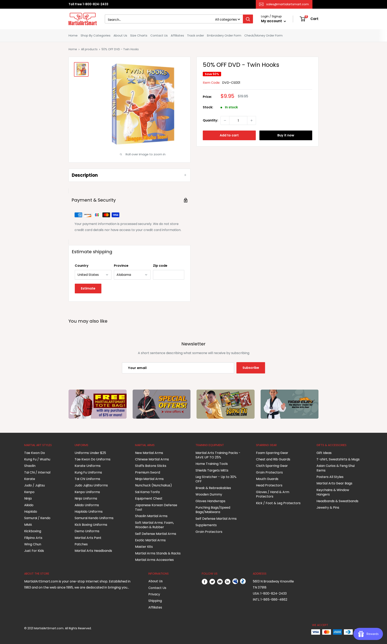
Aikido (28, 505)
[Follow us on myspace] (235, 581)
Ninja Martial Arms (149, 479)
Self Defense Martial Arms (155, 533)
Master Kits (144, 546)
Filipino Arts (33, 537)
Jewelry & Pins (327, 507)
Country (81, 265)
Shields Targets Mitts (212, 470)
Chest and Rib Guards (273, 459)
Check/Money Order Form (263, 35)
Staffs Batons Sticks (150, 465)
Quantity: (210, 120)
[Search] (248, 19)
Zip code (160, 265)
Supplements (206, 525)
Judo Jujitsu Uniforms (91, 485)
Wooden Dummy (209, 494)
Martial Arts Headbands (93, 550)
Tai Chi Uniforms (87, 479)
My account (272, 21)
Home (73, 35)
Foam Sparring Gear (272, 453)
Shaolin (29, 465)
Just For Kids (34, 550)
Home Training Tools (212, 463)
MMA (28, 524)
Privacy (154, 594)
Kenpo (29, 492)
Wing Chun (32, 544)
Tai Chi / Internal (37, 472)
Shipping (155, 600)
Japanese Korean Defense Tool (156, 507)
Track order (195, 35)
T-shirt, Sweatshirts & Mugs (338, 459)
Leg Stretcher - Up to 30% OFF (216, 479)
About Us (120, 35)
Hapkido (30, 511)
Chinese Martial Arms (152, 459)
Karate (29, 479)
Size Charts (138, 35)
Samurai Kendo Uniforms (94, 518)
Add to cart (229, 135)
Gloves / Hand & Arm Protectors (272, 494)
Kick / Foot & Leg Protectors (278, 503)
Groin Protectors (209, 531)
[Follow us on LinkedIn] (227, 581)
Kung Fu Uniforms (88, 472)
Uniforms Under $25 (90, 453)
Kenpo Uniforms (87, 492)
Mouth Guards (267, 479)
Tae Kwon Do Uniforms (92, 459)
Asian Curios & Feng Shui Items (335, 468)
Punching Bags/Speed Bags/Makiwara (213, 509)
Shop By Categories (95, 35)
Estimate (88, 288)
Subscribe (250, 367)
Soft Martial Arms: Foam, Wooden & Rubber (154, 524)
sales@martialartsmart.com (287, 4)
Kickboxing (32, 531)
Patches (81, 544)
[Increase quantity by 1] (251, 120)
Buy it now (285, 135)
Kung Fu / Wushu (37, 459)
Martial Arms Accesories (154, 559)
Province (121, 265)
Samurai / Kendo (37, 518)
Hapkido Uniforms (89, 511)
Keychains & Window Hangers (332, 492)
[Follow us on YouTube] (220, 581)
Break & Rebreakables (213, 488)
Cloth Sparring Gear (272, 465)
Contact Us (159, 35)
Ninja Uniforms (86, 498)
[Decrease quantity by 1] (225, 120)
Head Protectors (269, 485)
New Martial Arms (149, 453)
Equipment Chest (148, 498)
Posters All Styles (329, 477)
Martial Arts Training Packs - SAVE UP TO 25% (218, 455)
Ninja (28, 498)
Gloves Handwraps (210, 501)
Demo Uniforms (87, 531)
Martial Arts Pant (88, 537)
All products (89, 49)
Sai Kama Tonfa (147, 492)
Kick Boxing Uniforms (91, 524)
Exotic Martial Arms (150, 540)
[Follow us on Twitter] (212, 581)
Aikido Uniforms (87, 505)
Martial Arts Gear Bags (334, 483)
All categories (226, 19)
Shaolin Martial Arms (151, 516)
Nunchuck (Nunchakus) (153, 485)
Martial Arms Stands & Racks (158, 553)
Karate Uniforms (88, 465)
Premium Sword (147, 472)
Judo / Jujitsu (34, 485)
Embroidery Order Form (224, 35)
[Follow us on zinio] (243, 581)
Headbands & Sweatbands (337, 501)
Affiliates (177, 35)
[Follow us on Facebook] (204, 581)
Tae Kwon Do (34, 453)
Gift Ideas (324, 453)
